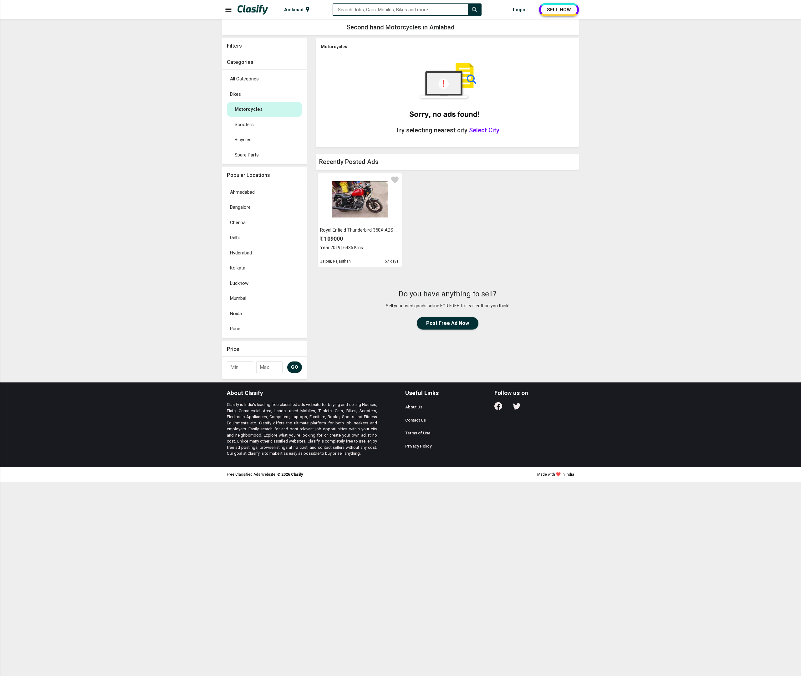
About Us (413, 407)
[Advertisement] (264, 282)
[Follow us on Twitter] (517, 408)
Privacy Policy (418, 446)
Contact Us (415, 420)
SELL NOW (559, 10)
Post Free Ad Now (447, 323)
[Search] (474, 9)
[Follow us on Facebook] (498, 408)
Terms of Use (418, 433)
